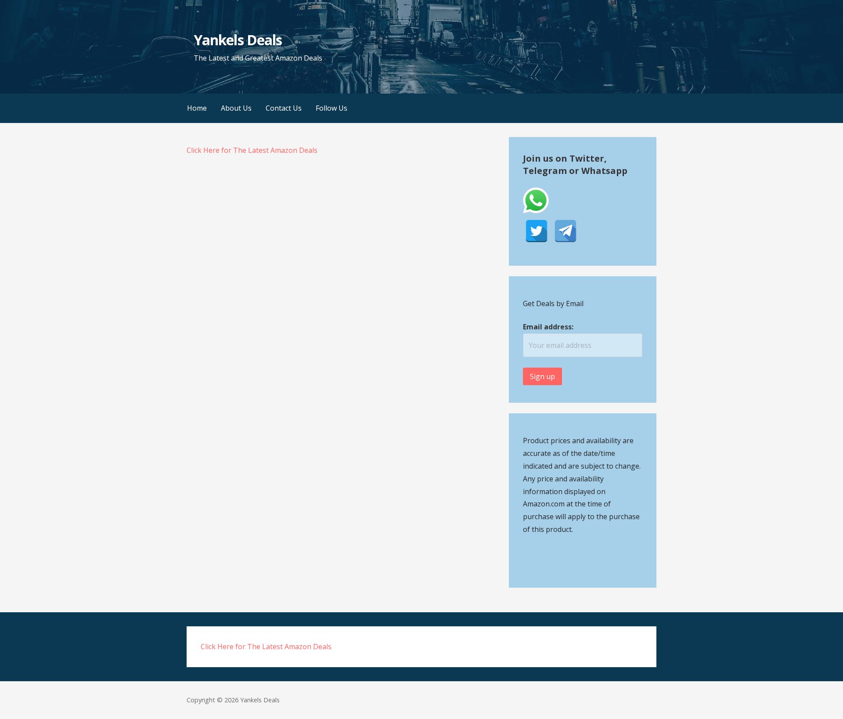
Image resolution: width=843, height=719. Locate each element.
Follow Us (331, 108)
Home (197, 108)
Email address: (548, 327)
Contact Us (284, 108)
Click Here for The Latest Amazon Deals (252, 150)
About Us (236, 108)
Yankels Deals (238, 39)
